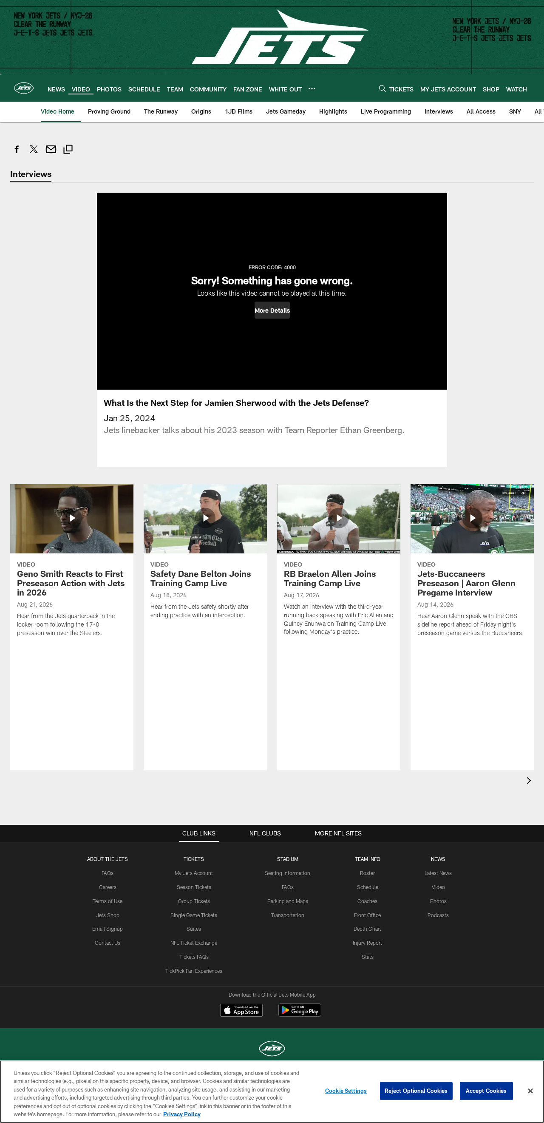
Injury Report (367, 943)
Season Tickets (194, 887)
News (438, 859)
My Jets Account (194, 873)
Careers (107, 887)
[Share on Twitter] (34, 153)
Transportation (287, 915)
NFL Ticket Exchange (193, 943)
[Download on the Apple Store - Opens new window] (241, 1011)
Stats (368, 957)
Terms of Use (107, 901)
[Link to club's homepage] (24, 88)
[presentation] (530, 781)
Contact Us (107, 943)
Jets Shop (107, 915)
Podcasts (438, 915)
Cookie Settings (346, 1090)
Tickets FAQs (194, 957)
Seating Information (287, 873)
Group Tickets (194, 901)
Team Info (367, 859)
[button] (272, 310)
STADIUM (287, 859)
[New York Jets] (272, 1049)
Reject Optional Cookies (416, 1090)
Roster (367, 873)
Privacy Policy (182, 1114)
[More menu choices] (312, 88)
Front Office (367, 915)
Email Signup (107, 929)
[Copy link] (68, 150)
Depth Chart (367, 929)
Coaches (367, 901)
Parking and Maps (287, 901)
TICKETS (194, 859)
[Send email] (51, 153)
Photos (438, 901)
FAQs (107, 873)
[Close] (530, 1091)
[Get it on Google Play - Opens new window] (300, 1014)
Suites (194, 929)
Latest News (438, 873)
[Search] (382, 88)
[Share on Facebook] (17, 153)
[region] (272, 1091)
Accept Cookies (486, 1090)
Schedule (367, 887)
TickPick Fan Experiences (193, 971)
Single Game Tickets (193, 915)
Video (438, 887)
